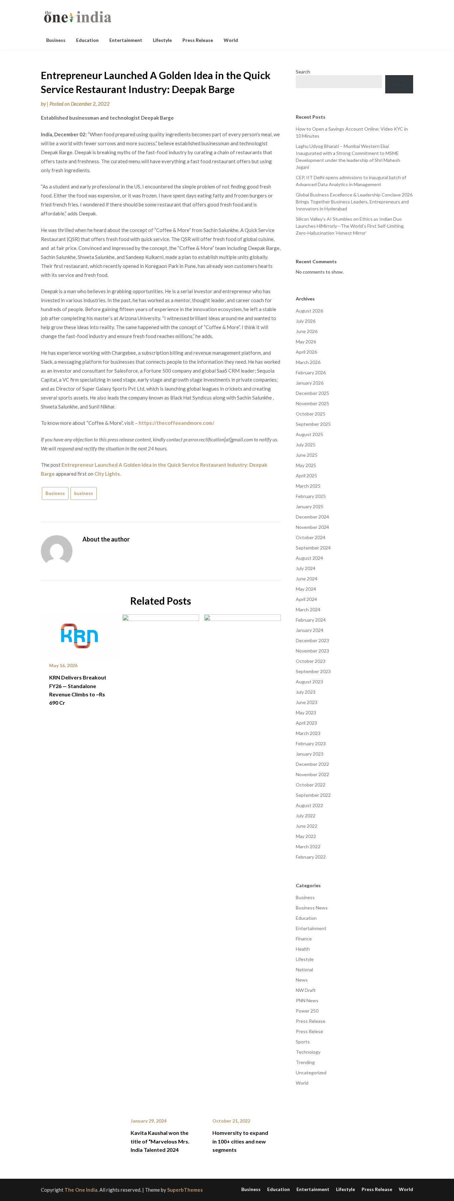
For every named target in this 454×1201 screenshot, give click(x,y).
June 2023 (306, 702)
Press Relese (309, 1031)
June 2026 (306, 331)
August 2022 (309, 805)
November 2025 (312, 403)
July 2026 (305, 321)
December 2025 (312, 393)
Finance (304, 938)
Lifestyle (162, 40)
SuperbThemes (185, 1190)
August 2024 (309, 558)
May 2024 (306, 589)
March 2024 (308, 609)
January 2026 (309, 383)
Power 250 (307, 1011)
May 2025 (306, 465)
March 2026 (308, 362)
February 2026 (311, 372)
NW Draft (306, 990)
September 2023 (313, 671)
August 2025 (309, 434)
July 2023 (305, 692)
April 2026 (306, 352)
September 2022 (313, 795)
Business (55, 40)
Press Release (197, 40)
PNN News (307, 1000)
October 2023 (310, 661)
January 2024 (309, 630)
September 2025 (313, 424)
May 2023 (306, 712)
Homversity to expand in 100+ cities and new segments (240, 1141)
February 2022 (311, 857)
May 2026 (306, 341)
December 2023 (312, 640)
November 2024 (312, 527)
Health (303, 949)
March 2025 (308, 486)
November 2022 (312, 774)
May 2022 (306, 836)
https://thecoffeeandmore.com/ (176, 423)
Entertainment (125, 40)
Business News (312, 907)
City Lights (107, 474)
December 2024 (312, 517)
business (83, 493)
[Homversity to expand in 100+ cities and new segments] (242, 861)
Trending (305, 1062)
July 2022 (305, 815)
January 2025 (309, 506)
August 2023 (309, 681)
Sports (303, 1041)
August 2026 (309, 310)
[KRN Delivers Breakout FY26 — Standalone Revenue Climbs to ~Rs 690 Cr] (79, 634)
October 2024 (310, 537)
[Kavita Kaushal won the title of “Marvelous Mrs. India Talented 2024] (160, 861)
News (302, 980)
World (231, 40)
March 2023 (308, 733)
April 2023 (306, 723)
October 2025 (310, 414)
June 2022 (306, 826)
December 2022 (312, 764)
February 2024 (311, 620)
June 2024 (306, 578)
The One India (80, 1190)
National (304, 969)
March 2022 (308, 846)
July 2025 (305, 444)
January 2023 (309, 754)
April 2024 (306, 599)
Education (87, 40)
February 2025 (311, 496)
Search (303, 71)
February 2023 (311, 743)
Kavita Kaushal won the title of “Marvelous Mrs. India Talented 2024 (160, 1141)
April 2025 (306, 475)
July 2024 (305, 568)
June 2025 (306, 455)
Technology (308, 1052)
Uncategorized (311, 1072)
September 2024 (313, 547)
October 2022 (310, 784)
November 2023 (312, 651)
